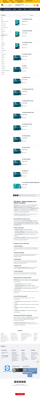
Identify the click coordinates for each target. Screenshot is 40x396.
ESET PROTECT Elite (25, 170)
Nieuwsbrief (23, 354)
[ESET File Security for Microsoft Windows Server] (17, 186)
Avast (2, 37)
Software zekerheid (15, 354)
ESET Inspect (24, 65)
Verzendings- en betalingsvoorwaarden (15, 357)
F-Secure (2, 48)
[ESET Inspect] (17, 69)
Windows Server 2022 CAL (5, 338)
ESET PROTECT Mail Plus (26, 77)
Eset (2, 46)
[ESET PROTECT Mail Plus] (17, 81)
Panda (2, 59)
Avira (2, 41)
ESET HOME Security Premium (27, 30)
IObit (2, 52)
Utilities (2, 29)
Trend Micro (3, 68)
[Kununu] (22, 382)
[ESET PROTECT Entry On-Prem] (17, 128)
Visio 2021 (35, 334)
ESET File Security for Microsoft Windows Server (30, 182)
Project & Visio (3, 25)
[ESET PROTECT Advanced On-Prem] (17, 93)
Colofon (23, 360)
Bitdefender (3, 43)
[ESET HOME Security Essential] (17, 23)
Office (2, 17)
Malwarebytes (3, 54)
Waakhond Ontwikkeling (5, 70)
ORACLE (2, 33)
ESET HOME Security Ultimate (27, 42)
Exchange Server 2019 (14, 337)
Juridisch (23, 352)
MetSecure (3, 72)
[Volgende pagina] (15, 195)
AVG (2, 39)
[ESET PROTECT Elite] (17, 174)
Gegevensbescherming (25, 359)
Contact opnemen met (15, 355)
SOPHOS (2, 61)
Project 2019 (36, 333)
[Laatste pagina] (17, 195)
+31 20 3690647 (4, 355)
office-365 (23, 353)
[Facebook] (15, 382)
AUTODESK (3, 31)
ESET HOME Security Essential (27, 19)
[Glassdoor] (20, 382)
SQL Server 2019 (13, 333)
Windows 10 (36, 338)
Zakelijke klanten (14, 352)
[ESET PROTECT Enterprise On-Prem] (17, 116)
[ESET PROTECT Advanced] (17, 139)
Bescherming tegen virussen (4, 35)
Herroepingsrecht (14, 359)
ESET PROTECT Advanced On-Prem (27, 89)
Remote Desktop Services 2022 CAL (26, 334)
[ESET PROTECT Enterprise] (17, 163)
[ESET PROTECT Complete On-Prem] (17, 104)
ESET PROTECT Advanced (26, 135)
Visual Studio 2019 (24, 338)
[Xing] (18, 382)
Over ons (23, 355)
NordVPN (2, 57)
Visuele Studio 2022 (24, 337)
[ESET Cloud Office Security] (17, 58)
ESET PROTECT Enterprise (26, 159)
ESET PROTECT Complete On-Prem (27, 100)
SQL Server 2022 (3, 341)
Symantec (3, 65)
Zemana (2, 74)
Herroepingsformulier (15, 360)
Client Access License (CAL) (4, 22)
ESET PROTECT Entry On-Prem (27, 124)
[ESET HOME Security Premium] (17, 34)
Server (2, 19)
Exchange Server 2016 (14, 338)
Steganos (2, 63)
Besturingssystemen (4, 27)
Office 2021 (2, 333)
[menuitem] (5, 2)
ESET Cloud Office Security (26, 54)
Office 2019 (2, 334)
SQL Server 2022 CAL (14, 334)
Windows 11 (36, 337)
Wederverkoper (14, 353)
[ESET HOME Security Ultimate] (17, 46)
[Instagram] (25, 382)
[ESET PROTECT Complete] (17, 151)
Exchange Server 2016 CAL (25, 333)
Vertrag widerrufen (21, 394)
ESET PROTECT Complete (26, 147)
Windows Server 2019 (4, 337)
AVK (12, 361)
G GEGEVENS (3, 50)
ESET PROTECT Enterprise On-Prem (28, 112)
